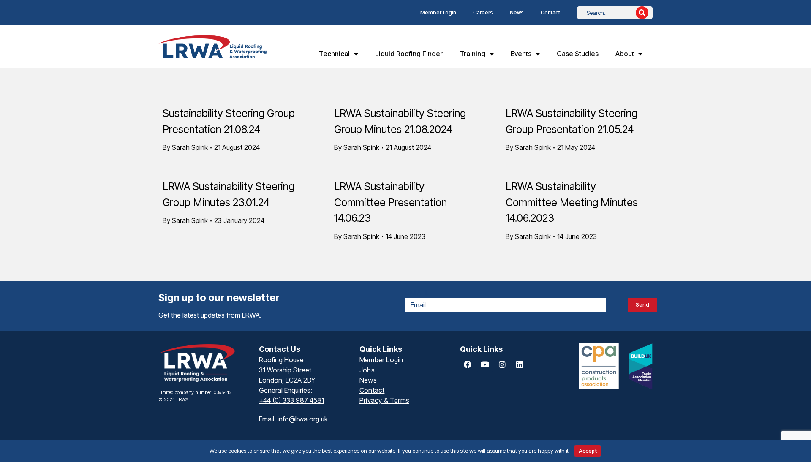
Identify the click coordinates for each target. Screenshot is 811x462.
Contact (550, 12)
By (185, 147)
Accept (588, 450)
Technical (334, 53)
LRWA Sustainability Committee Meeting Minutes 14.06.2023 (572, 202)
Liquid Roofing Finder (409, 53)
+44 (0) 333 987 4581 (291, 400)
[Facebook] (467, 364)
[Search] (642, 12)
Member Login (438, 12)
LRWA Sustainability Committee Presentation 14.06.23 (390, 202)
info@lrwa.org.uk (303, 419)
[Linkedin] (519, 364)
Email (418, 292)
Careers (483, 12)
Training (472, 53)
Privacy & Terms (384, 400)
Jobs (367, 370)
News (517, 12)
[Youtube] (485, 364)
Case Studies (578, 53)
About (624, 53)
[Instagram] (502, 364)
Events (521, 53)
